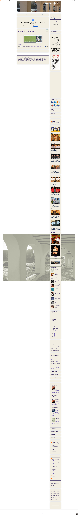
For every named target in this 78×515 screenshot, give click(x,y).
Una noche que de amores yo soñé (57, 419)
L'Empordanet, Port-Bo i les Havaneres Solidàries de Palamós (57, 306)
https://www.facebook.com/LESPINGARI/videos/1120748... (55, 364)
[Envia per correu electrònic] (18, 46)
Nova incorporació (54, 469)
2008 (52, 337)
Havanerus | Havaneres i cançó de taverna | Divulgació (55, 396)
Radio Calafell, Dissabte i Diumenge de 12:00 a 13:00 (54, 499)
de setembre (54, 319)
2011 (52, 334)
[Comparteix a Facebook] (21, 46)
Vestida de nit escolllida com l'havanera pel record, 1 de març (57, 269)
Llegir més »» (20, 44)
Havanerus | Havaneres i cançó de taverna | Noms (55, 399)
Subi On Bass (54, 451)
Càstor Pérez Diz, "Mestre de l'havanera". (57, 274)
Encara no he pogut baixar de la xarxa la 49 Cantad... (55, 355)
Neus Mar (53, 449)
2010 (52, 335)
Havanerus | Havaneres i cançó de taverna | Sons (55, 417)
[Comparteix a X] (20, 46)
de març (53, 326)
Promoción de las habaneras (55, 472)
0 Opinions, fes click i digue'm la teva (35, 46)
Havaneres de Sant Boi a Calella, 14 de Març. (57, 302)
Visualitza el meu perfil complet (55, 122)
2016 (52, 312)
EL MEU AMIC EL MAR (55, 442)
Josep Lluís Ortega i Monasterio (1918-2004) (57, 281)
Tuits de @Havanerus (54, 110)
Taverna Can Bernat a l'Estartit (55, 483)
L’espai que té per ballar (55, 446)
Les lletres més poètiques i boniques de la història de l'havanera (54, 278)
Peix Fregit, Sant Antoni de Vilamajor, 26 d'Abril (57, 293)
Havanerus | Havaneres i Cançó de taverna (55, 385)
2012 (52, 333)
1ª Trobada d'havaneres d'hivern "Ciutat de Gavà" (28, 31)
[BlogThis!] (19, 46)
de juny (53, 322)
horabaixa (53, 445)
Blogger (42, 513)
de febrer (53, 330)
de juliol (53, 321)
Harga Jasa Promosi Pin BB (55, 462)
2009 (52, 336)
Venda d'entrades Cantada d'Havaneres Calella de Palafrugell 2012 (57, 298)
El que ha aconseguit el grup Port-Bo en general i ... (55, 358)
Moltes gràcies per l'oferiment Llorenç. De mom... (54, 367)
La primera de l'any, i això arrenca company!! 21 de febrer (57, 285)
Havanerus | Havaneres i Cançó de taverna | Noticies (55, 408)
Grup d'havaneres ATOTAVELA (54, 458)
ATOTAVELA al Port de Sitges (55, 459)
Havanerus (53, 121)
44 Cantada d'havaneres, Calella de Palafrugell (57, 289)
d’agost (53, 320)
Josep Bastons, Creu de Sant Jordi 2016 (57, 387)
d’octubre (53, 318)
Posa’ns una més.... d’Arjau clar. (55, 350)
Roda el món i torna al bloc (54, 348)
